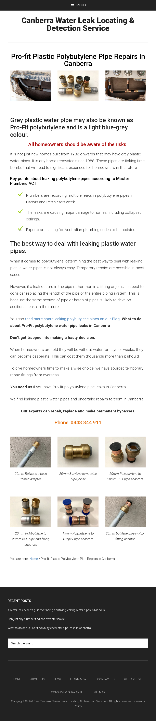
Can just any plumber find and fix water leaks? (36, 619)
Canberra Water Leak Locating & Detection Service (78, 24)
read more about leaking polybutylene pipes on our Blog (72, 319)
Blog (57, 679)
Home (17, 679)
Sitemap (99, 692)
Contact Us (106, 679)
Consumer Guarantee (67, 692)
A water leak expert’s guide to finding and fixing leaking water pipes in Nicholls (56, 610)
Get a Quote (133, 679)
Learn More (79, 679)
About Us (37, 679)
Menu (81, 5)
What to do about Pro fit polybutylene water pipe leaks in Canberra (49, 628)
